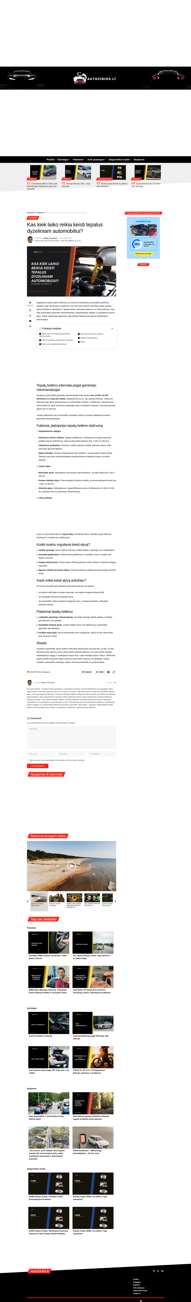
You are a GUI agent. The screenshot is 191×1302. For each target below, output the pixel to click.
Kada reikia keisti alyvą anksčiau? (92, 334)
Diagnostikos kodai (104, 179)
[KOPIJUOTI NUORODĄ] (30, 326)
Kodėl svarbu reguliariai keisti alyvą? (54, 344)
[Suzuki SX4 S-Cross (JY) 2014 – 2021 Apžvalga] (147, 172)
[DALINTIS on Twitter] (30, 315)
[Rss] (162, 1271)
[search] (162, 159)
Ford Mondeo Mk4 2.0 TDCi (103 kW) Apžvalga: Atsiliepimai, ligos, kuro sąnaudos (42, 186)
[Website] (115, 683)
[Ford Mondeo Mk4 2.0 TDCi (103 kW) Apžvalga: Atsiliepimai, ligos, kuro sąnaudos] (43, 172)
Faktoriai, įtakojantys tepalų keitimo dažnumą (57, 340)
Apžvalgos (32, 179)
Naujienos (31, 1088)
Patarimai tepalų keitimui (88, 338)
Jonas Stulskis (50, 238)
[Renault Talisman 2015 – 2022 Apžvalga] (78, 172)
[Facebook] (154, 1271)
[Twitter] (158, 1271)
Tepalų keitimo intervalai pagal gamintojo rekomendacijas (54, 335)
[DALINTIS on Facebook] (30, 310)
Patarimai (33, 218)
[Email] (30, 320)
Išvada (82, 342)
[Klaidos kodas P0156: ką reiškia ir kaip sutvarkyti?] (113, 172)
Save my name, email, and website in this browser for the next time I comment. (57, 760)
